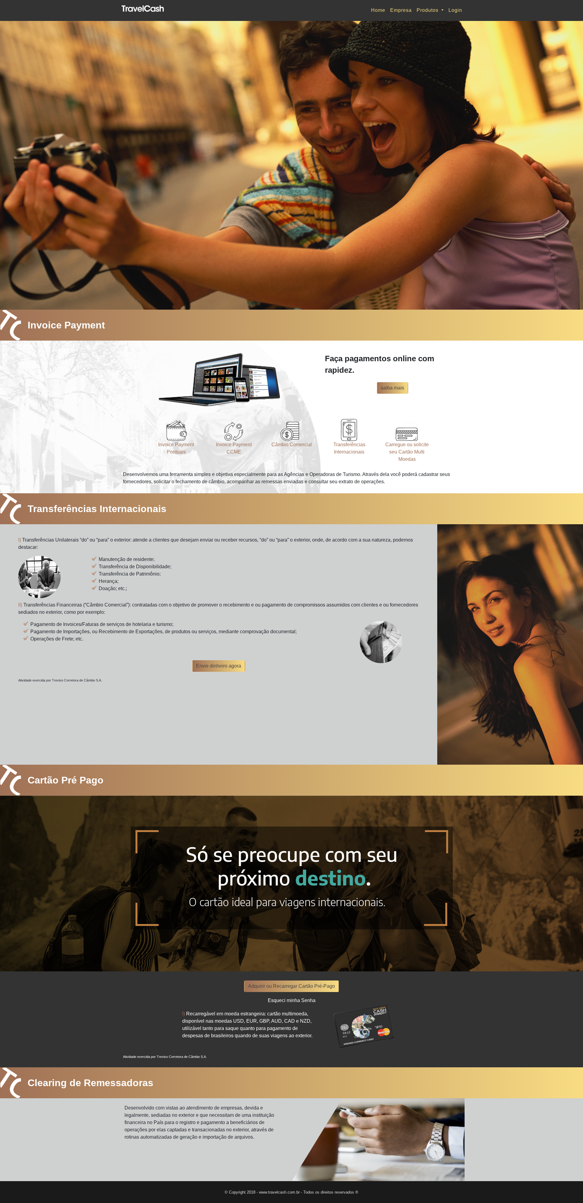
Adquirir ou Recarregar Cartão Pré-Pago (291, 986)
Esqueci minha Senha (291, 1000)
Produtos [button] (428, 10)
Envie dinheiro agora (218, 665)
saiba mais (392, 387)
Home (378, 10)
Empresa (401, 10)
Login (455, 10)
